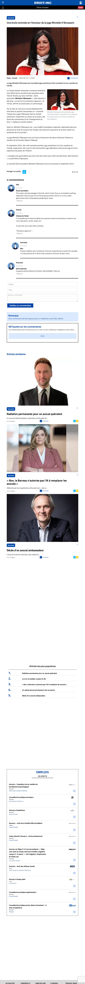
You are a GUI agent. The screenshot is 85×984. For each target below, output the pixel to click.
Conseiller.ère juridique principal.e (21, 797)
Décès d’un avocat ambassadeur (33, 695)
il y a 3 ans (19, 188)
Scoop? (81, 7)
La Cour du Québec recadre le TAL (34, 679)
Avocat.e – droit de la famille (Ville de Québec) (25, 823)
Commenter (45, 421)
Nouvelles (11, 18)
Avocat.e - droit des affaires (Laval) (22, 866)
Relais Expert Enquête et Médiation (18, 791)
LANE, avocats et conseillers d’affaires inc (20, 870)
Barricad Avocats (13, 814)
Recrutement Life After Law (16, 801)
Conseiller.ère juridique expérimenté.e (22, 892)
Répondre (19, 201)
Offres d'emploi (42, 7)
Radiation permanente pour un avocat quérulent (39, 673)
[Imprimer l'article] (77, 421)
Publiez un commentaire (20, 305)
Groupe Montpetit (13, 827)
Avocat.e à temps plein (17, 879)
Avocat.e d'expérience (17, 810)
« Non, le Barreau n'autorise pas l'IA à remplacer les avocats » (44, 684)
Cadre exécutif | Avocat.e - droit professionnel (25, 836)
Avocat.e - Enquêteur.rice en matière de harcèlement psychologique (23, 785)
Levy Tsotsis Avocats (14, 861)
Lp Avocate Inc (12, 883)
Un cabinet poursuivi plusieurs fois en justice (38, 690)
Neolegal (11, 912)
